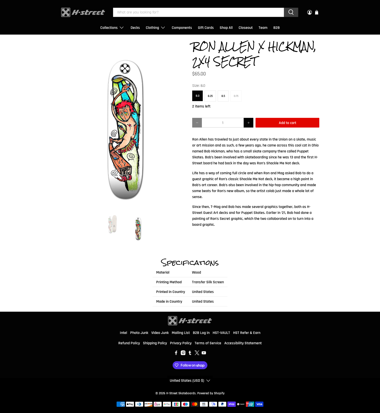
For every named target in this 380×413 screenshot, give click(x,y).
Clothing (152, 27)
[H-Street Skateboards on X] (197, 353)
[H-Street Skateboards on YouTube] (203, 353)
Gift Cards (206, 27)
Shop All (226, 27)
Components (182, 27)
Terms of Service (208, 343)
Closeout (246, 27)
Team (263, 27)
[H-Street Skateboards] (83, 12)
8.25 (210, 96)
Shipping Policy (155, 343)
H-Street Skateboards (181, 393)
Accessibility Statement (243, 343)
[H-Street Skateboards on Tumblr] (190, 353)
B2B (276, 27)
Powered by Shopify (211, 393)
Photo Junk (139, 332)
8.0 (197, 96)
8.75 (236, 96)
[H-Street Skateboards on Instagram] (183, 353)
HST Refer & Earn (246, 332)
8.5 (223, 96)
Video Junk (160, 332)
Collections (109, 27)
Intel (123, 332)
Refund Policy (129, 343)
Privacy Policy (181, 343)
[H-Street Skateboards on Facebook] (176, 353)
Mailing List (181, 332)
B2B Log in (201, 332)
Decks (135, 27)
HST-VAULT (221, 332)
